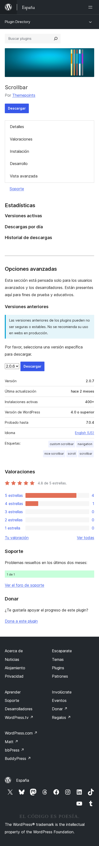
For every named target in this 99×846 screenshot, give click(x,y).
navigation (85, 444)
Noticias (12, 659)
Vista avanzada (23, 176)
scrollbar (86, 453)
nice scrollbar (54, 453)
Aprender (13, 692)
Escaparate (62, 650)
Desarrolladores (18, 708)
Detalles (17, 126)
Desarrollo (19, 163)
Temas (58, 659)
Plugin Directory (17, 22)
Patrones (60, 676)
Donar (60, 708)
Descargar (17, 108)
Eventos (59, 700)
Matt (11, 741)
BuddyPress (18, 758)
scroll (72, 453)
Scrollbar (16, 87)
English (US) (84, 433)
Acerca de (14, 650)
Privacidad (14, 676)
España (22, 780)
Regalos (61, 717)
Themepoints (23, 95)
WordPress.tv (19, 717)
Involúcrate (62, 692)
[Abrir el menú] (91, 7)
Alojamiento (15, 667)
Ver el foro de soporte (24, 585)
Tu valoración (17, 537)
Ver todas (85, 537)
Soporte (17, 188)
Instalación (19, 151)
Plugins (58, 667)
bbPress (14, 750)
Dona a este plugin (21, 621)
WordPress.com (21, 733)
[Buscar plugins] (56, 38)
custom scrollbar (62, 444)
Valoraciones (21, 139)
